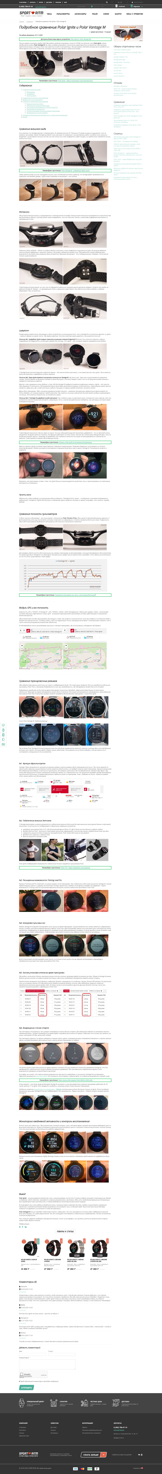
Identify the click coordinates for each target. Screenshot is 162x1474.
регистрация (81, 6)
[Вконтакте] (118, 2)
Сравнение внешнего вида (32, 90)
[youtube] (121, 2)
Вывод (25, 117)
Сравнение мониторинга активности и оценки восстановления (45, 115)
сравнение (122, 6)
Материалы (31, 92)
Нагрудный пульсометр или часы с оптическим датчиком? (125, 178)
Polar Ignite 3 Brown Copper (52, 1260)
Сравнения (30, 21)
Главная (21, 21)
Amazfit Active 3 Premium (122, 62)
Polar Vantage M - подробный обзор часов (75, 170)
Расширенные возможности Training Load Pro (42, 107)
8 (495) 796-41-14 (26, 6)
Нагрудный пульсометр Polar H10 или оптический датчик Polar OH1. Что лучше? (127, 111)
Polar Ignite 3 (74, 39)
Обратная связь (24, 1436)
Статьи (118, 133)
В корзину (34, 1275)
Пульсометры (63, 13)
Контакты (33, 2)
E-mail (51, 1351)
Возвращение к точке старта (37, 113)
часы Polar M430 (41, 1076)
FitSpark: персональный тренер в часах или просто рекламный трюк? (127, 145)
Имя (21, 1351)
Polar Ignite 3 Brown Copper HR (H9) (98, 1260)
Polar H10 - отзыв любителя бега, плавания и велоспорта (125, 90)
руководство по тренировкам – (47, 1089)
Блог (65, 2)
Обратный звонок (40, 7)
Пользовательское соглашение (91, 1433)
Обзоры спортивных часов (127, 46)
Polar (95, 13)
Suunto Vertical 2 (119, 76)
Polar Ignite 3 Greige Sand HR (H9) (75, 1260)
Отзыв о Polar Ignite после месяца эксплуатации (75, 442)
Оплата (41, 2)
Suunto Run (117, 70)
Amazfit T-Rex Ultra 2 (120, 68)
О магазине (22, 2)
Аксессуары (80, 13)
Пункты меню (31, 96)
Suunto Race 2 (118, 73)
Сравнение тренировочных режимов (35, 101)
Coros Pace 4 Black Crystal (122, 50)
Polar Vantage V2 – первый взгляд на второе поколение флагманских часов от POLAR (128, 155)
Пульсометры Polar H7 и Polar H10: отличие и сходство (126, 121)
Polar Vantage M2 (85, 39)
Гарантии (58, 2)
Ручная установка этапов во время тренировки (43, 111)
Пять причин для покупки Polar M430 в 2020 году (75, 1080)
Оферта (84, 1427)
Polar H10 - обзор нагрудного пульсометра (75, 868)
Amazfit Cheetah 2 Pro (121, 57)
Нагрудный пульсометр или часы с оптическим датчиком (75, 595)
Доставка (49, 2)
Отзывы (118, 83)
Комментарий (24, 1358)
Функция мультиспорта (35, 104)
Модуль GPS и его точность (32, 100)
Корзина (138, 6)
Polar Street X (118, 65)
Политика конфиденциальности (92, 1430)
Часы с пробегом (134, 13)
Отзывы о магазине (120, 86)
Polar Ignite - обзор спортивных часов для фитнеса (75, 81)
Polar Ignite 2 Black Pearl (29, 1260)
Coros (106, 13)
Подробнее (36, 1282)
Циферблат (31, 94)
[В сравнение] (26, 1281)
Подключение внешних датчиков (38, 106)
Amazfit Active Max (119, 60)
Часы (49, 13)
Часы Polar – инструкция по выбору (126, 141)
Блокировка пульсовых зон (36, 109)
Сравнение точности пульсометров (35, 98)
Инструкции (54, 1433)
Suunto (118, 13)
